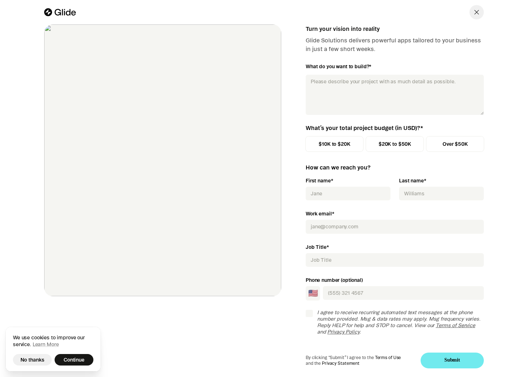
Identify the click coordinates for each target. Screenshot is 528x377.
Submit (452, 360)
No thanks (32, 360)
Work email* (320, 214)
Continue (74, 360)
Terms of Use (388, 357)
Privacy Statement (341, 363)
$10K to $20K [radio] (334, 144)
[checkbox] (309, 313)
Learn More (46, 344)
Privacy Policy (343, 332)
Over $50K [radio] (455, 144)
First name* (319, 180)
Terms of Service (455, 325)
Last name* (412, 180)
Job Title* (317, 247)
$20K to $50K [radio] (395, 144)
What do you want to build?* (338, 66)
